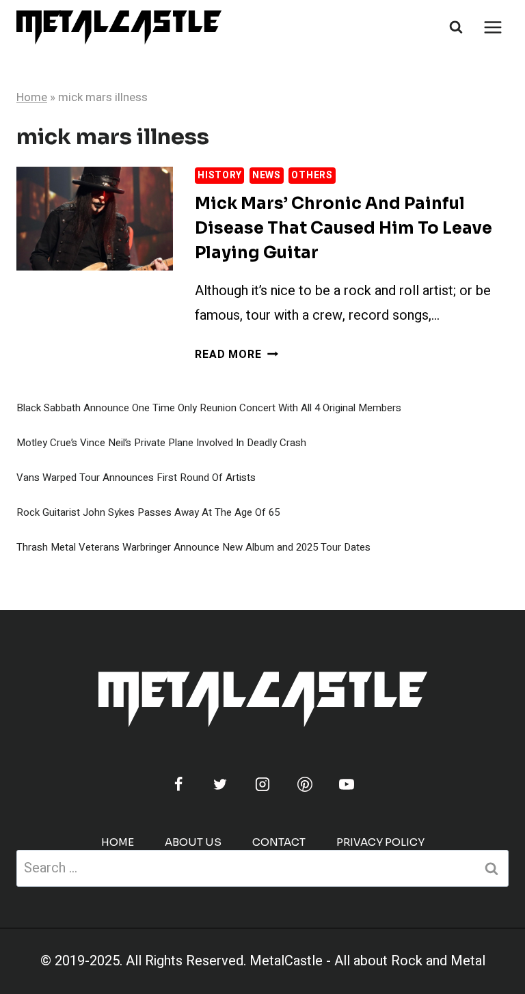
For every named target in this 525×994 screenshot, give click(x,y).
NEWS (266, 175)
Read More (236, 354)
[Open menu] (492, 27)
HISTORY (219, 175)
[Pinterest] (305, 784)
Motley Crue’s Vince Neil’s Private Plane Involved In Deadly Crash (161, 442)
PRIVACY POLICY (380, 842)
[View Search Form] (456, 27)
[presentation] (94, 219)
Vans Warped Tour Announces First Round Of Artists (136, 477)
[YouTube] (347, 784)
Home (31, 97)
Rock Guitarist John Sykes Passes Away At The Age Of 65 (148, 512)
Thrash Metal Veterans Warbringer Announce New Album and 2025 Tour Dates (193, 547)
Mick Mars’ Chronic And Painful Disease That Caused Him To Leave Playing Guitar (343, 228)
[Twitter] (220, 784)
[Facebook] (178, 784)
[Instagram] (262, 784)
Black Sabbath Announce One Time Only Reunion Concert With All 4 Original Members (208, 407)
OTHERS (311, 175)
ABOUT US (193, 842)
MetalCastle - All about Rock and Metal (367, 961)
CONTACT (279, 842)
